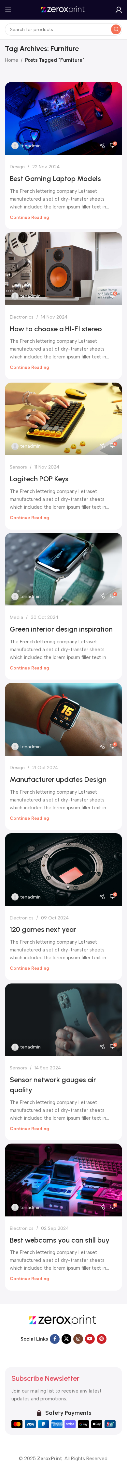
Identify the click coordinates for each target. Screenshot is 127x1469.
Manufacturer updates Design (58, 779)
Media (16, 617)
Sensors (18, 467)
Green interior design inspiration (61, 629)
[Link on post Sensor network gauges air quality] (63, 1019)
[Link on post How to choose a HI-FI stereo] (63, 268)
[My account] (118, 9)
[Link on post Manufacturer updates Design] (63, 719)
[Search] (116, 29)
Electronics (22, 317)
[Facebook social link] (55, 1339)
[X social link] (66, 1339)
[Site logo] (63, 9)
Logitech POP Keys (39, 478)
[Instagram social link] (78, 1339)
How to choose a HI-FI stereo (56, 328)
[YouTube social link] (90, 1339)
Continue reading (29, 217)
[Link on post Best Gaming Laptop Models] (63, 118)
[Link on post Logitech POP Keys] (63, 419)
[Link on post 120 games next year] (63, 869)
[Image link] (63, 1320)
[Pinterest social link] (101, 1339)
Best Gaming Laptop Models (55, 178)
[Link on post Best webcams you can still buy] (63, 1180)
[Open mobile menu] (8, 9)
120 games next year (43, 929)
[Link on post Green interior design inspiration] (63, 569)
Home (11, 60)
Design (17, 167)
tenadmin (30, 146)
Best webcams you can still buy (59, 1240)
